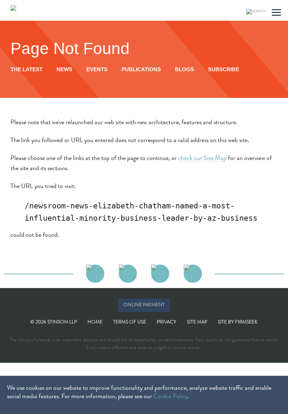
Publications (141, 69)
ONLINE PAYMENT (144, 305)
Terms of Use (129, 322)
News (64, 69)
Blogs (184, 69)
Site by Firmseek (238, 322)
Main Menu (276, 13)
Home (95, 322)
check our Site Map (202, 158)
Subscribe (223, 69)
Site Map (197, 322)
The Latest (26, 69)
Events (96, 69)
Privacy (166, 322)
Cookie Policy (170, 397)
